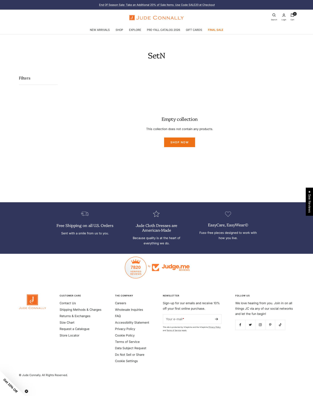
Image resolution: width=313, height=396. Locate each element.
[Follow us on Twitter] (250, 325)
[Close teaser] (26, 391)
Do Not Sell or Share (129, 354)
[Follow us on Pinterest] (270, 325)
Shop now (179, 142)
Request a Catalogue (74, 329)
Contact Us (68, 303)
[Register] (216, 319)
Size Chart (67, 322)
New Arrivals (100, 30)
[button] (12, 383)
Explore (135, 30)
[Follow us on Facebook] (240, 325)
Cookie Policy (125, 335)
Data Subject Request (130, 348)
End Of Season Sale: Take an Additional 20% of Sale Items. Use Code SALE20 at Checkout (157, 5)
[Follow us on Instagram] (260, 325)
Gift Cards (194, 30)
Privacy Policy (125, 329)
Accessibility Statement (132, 322)
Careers (120, 303)
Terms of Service (127, 342)
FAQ (118, 316)
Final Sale (215, 30)
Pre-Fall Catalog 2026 (163, 30)
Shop (119, 30)
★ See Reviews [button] (309, 201)
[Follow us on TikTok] (280, 325)
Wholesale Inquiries (129, 309)
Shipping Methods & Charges (80, 309)
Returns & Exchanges (75, 316)
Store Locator (69, 335)
